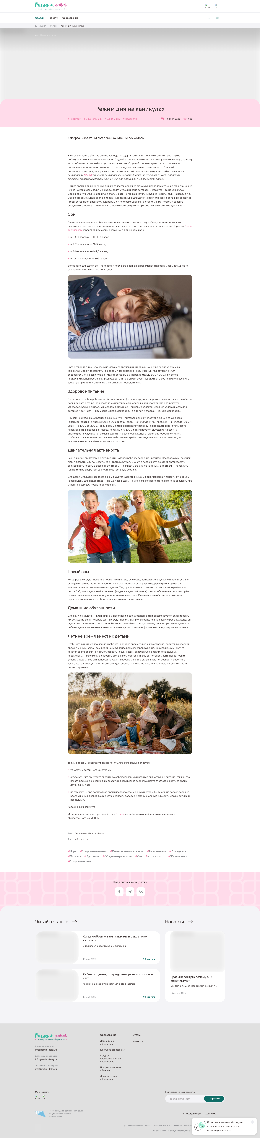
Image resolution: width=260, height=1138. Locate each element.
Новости (53, 18)
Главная (42, 26)
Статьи (53, 26)
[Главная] (51, 6)
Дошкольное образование (107, 1042)
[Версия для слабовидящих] (217, 18)
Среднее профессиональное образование (110, 1058)
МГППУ (88, 175)
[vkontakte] (217, 6)
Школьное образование (113, 1049)
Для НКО (211, 1113)
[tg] (130, 891)
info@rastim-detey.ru (46, 1049)
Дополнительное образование (109, 1078)
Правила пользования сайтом (136, 1125)
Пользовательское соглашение (167, 1125)
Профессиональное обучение (110, 1069)
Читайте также (51, 921)
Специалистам (192, 1113)
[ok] (119, 891)
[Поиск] (209, 18)
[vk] (140, 891)
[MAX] (207, 6)
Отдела (120, 814)
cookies (226, 1130)
